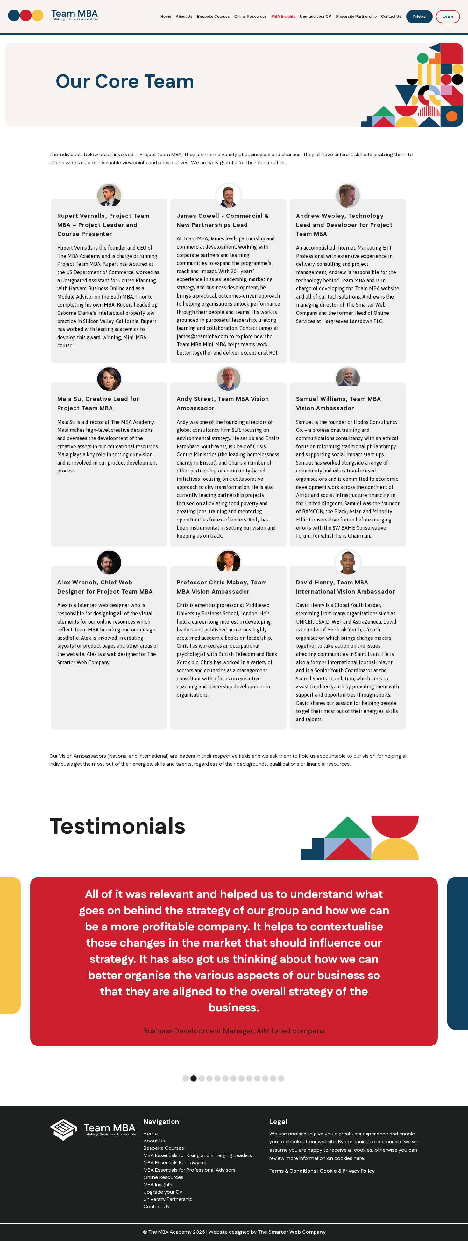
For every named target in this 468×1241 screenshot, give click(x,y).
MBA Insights (283, 16)
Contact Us (391, 16)
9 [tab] (249, 1078)
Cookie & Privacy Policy (347, 1171)
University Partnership (356, 16)
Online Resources (250, 16)
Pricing (419, 16)
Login (448, 16)
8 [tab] (241, 1078)
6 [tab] (225, 1078)
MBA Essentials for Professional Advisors (190, 1170)
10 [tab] (257, 1078)
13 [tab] (281, 1078)
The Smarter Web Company (291, 1232)
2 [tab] (193, 1078)
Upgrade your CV (315, 16)
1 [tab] (185, 1078)
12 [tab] (273, 1078)
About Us (184, 16)
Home (165, 16)
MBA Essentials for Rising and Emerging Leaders (198, 1155)
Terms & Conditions (292, 1171)
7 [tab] (233, 1078)
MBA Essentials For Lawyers (175, 1163)
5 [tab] (217, 1078)
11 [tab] (265, 1078)
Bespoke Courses (213, 16)
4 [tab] (209, 1078)
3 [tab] (201, 1078)
